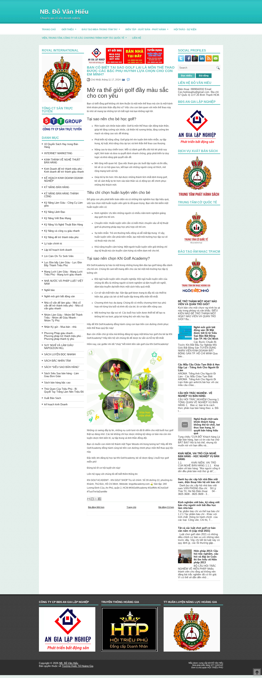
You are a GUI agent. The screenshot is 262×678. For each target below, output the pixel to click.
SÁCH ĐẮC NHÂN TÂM (57, 360)
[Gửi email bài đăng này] (89, 499)
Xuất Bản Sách (52, 398)
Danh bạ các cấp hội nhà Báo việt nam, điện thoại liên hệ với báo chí (199, 481)
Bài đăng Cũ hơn (166, 507)
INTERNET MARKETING (58, 153)
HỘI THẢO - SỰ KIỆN (185, 29)
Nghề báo (49, 290)
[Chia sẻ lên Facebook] (99, 499)
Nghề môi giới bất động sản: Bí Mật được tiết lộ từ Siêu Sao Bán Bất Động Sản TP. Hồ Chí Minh (206, 333)
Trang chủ (131, 507)
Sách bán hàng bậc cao (57, 382)
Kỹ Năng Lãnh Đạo (54, 211)
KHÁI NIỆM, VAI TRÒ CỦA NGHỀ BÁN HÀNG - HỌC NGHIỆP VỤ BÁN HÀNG (198, 456)
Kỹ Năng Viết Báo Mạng (57, 218)
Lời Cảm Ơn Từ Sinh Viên (58, 256)
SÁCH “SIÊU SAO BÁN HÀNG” (61, 367)
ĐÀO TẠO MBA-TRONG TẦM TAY (101, 29)
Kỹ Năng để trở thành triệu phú (61, 237)
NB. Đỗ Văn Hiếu (64, 11)
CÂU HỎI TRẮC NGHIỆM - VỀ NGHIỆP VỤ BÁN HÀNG (195, 394)
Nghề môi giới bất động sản (59, 296)
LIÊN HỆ (136, 38)
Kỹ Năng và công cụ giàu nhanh (62, 230)
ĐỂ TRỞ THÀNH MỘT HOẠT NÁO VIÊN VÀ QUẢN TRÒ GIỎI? (197, 303)
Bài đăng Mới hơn (96, 507)
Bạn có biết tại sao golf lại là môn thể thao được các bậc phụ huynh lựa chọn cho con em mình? (131, 71)
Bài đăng (203, 75)
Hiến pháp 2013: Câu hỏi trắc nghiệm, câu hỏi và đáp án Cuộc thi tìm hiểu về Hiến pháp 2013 (206, 556)
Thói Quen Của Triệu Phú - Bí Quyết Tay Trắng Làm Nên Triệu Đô (64, 390)
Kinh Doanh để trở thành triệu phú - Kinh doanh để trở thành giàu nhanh (64, 170)
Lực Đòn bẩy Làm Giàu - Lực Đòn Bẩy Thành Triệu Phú (63, 264)
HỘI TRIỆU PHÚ (215, 667)
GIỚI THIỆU (69, 29)
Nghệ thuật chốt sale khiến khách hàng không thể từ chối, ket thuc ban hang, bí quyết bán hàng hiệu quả (207, 426)
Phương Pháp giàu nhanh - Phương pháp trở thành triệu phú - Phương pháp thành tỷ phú (63, 336)
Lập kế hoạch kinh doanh (58, 249)
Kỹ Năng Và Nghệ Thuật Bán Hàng (63, 224)
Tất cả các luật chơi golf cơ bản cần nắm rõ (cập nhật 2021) (197, 529)
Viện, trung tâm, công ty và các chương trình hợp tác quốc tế (84, 37)
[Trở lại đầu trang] (257, 672)
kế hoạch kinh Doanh (56, 404)
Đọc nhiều (186, 75)
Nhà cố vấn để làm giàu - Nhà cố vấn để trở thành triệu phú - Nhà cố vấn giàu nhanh (63, 305)
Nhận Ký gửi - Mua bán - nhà (60, 326)
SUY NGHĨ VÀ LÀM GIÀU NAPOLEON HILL (58, 347)
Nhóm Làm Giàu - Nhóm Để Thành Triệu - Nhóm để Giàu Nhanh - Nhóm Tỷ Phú (63, 317)
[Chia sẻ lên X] (96, 499)
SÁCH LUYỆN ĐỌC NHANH (60, 354)
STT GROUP (217, 665)
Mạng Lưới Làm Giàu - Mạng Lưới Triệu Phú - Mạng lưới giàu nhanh (63, 273)
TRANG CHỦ (49, 29)
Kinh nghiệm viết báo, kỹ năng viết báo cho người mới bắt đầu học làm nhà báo (198, 505)
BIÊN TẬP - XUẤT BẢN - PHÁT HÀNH (146, 29)
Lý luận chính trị (53, 243)
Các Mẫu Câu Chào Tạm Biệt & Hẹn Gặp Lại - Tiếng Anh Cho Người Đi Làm (199, 367)
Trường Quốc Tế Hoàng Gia (77, 666)
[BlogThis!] (92, 499)
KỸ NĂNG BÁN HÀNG (56, 187)
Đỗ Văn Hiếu (217, 663)
